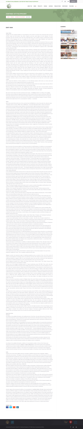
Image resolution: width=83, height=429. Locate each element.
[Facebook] (62, 1)
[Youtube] (65, 1)
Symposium (64, 6)
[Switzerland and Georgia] (70, 422)
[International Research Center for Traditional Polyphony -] (9, 6)
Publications (57, 6)
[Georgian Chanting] (65, 422)
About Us (30, 6)
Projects (40, 6)
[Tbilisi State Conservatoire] (7, 422)
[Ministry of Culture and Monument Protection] (12, 422)
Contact (73, 1)
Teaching (71, 6)
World (45, 6)
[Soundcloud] (68, 1)
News (35, 6)
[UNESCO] (75, 422)
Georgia (51, 6)
